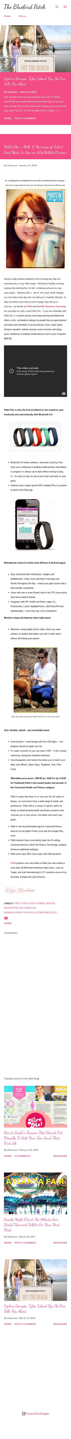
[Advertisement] (35, 1043)
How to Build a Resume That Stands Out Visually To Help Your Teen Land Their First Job (33, 1138)
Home (7, 16)
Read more (60, 1156)
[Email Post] (6, 919)
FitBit (29, 306)
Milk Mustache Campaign (20, 907)
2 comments (22, 1156)
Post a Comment (25, 118)
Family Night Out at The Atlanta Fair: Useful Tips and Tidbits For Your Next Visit (31, 1224)
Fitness (40, 903)
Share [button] (8, 118)
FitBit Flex (28, 903)
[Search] (57, 6)
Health (50, 903)
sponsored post (46, 912)
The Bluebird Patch (24, 6)
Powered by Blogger (37, 1413)
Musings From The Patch (19, 912)
